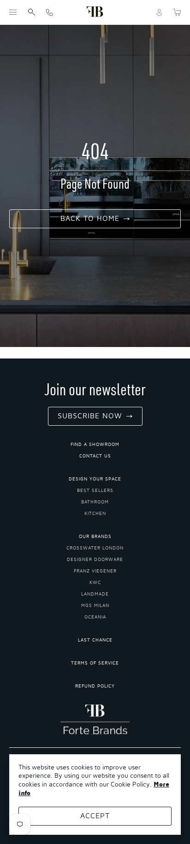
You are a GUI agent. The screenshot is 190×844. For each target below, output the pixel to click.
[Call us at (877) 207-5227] (49, 12)
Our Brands (95, 536)
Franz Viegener (95, 571)
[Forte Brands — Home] (95, 12)
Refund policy (95, 686)
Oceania (95, 617)
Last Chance (95, 640)
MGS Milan (95, 605)
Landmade (95, 594)
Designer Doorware (95, 559)
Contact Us (95, 456)
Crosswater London (95, 548)
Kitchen (95, 513)
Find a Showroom (95, 444)
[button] (13, 12)
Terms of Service (95, 663)
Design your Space (95, 479)
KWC (95, 582)
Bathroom (95, 502)
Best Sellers (95, 490)
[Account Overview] (159, 12)
